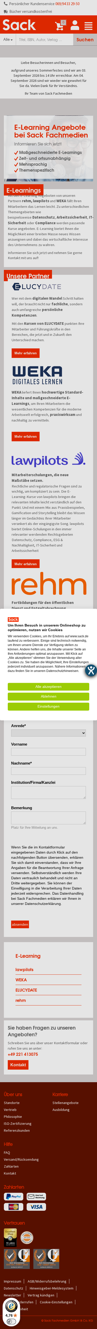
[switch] (11, 1321)
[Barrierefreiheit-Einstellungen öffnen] (91, 670)
